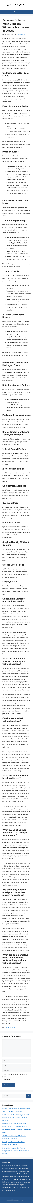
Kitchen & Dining (10, 1027)
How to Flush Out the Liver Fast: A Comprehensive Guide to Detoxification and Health (16, 1150)
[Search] (28, 1096)
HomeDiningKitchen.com (10, 1166)
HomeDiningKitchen (13, 1200)
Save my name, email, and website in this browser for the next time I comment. (16, 1076)
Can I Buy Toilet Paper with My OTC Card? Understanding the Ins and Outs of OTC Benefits (15, 1117)
